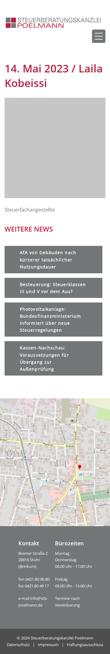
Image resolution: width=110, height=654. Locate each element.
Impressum (48, 644)
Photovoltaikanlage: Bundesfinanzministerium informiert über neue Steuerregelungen (50, 319)
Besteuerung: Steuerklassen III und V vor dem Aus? (53, 288)
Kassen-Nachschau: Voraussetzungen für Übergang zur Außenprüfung (44, 358)
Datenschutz (18, 644)
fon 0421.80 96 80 (34, 579)
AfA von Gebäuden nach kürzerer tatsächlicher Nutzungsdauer (48, 259)
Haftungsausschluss (85, 644)
